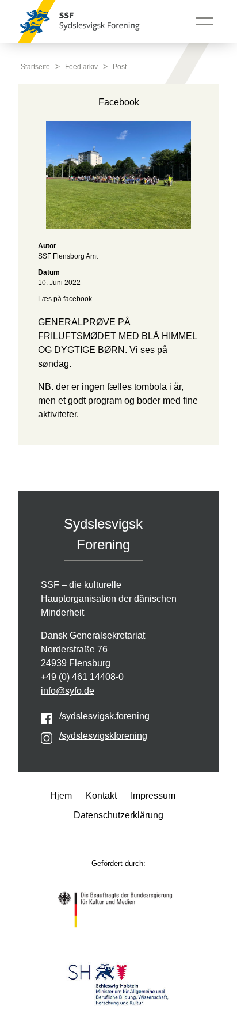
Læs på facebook (65, 299)
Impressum (153, 795)
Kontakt (101, 795)
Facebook (118, 102)
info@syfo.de (67, 691)
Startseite (35, 67)
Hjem (61, 795)
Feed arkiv (81, 67)
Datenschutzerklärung (118, 815)
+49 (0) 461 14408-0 (82, 677)
